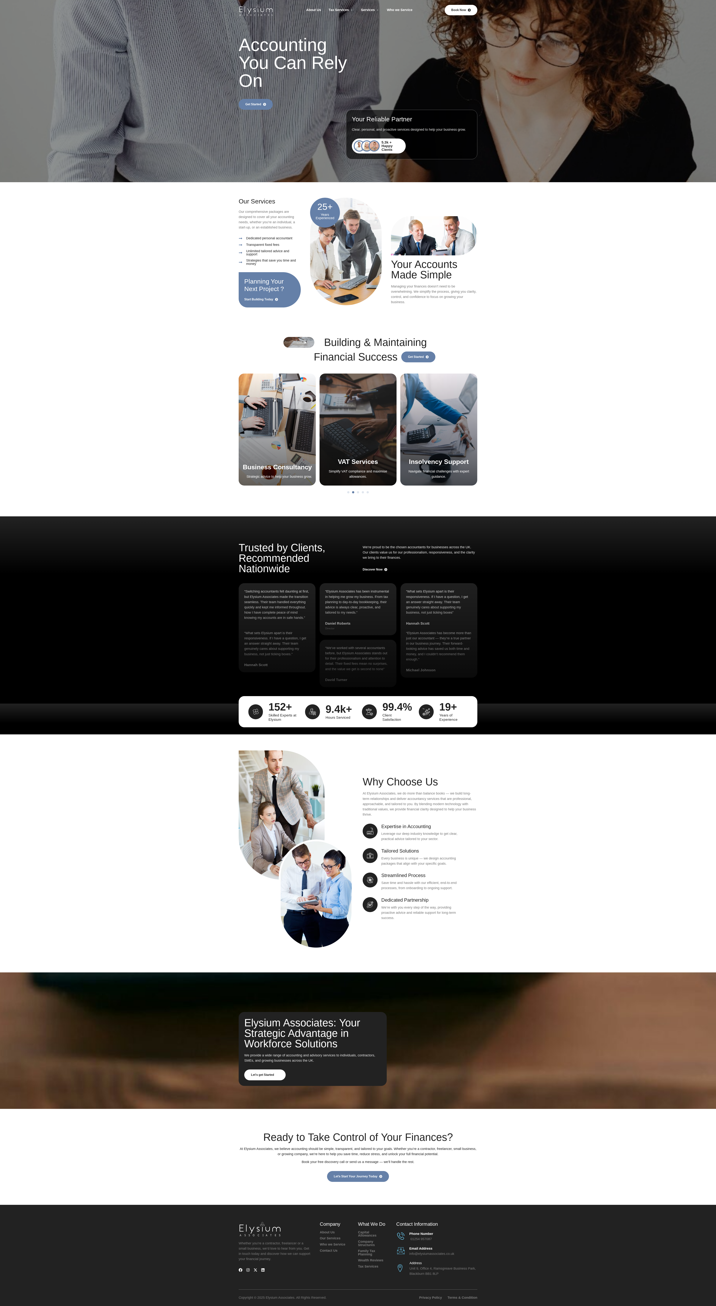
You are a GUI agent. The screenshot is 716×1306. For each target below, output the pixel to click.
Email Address (420, 1248)
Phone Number (421, 1234)
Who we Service (399, 10)
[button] (348, 492)
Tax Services (339, 10)
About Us (313, 10)
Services (368, 10)
